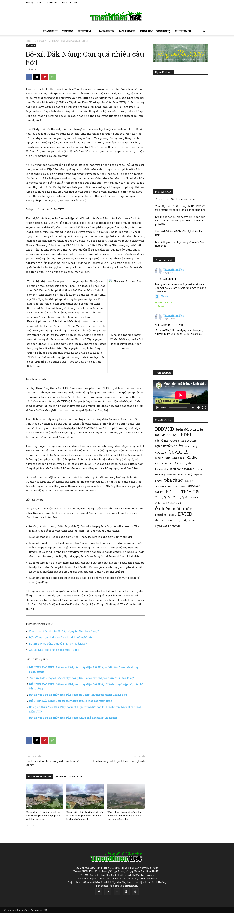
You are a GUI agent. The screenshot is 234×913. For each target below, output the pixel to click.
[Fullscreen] (204, 407)
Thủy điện (191, 491)
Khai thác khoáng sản (181, 463)
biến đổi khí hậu (189, 429)
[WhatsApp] (52, 77)
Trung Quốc (180, 497)
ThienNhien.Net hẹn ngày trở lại (175, 199)
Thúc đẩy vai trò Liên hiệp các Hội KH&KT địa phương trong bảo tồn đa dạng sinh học (180, 208)
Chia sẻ (160, 306)
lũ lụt (199, 469)
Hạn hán (159, 463)
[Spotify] (126, 891)
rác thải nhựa (176, 486)
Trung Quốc (163, 497)
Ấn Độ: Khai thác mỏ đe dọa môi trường (54, 649)
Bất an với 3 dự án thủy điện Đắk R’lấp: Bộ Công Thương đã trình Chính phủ (78, 694)
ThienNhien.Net (173, 269)
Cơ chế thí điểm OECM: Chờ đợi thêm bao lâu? (179, 233)
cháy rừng (191, 446)
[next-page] (33, 826)
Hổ (166, 463)
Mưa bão (171, 474)
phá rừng (173, 480)
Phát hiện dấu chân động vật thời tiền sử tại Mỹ (52, 762)
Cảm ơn (40, 2)
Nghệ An (198, 474)
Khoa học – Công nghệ (155, 31)
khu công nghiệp (182, 469)
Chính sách (183, 31)
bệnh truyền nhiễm (169, 446)
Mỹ (190, 474)
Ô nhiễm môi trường (175, 508)
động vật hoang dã (168, 526)
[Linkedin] (107, 891)
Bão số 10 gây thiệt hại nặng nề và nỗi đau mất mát (179, 243)
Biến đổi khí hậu (166, 435)
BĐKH (187, 434)
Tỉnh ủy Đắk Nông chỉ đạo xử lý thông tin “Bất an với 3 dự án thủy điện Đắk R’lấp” (81, 678)
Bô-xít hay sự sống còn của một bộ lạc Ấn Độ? (58, 643)
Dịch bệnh (178, 457)
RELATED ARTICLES (39, 776)
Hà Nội (191, 457)
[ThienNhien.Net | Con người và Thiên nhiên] (117, 16)
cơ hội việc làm (162, 457)
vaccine (194, 497)
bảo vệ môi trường (167, 440)
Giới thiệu (30, 2)
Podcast (73, 2)
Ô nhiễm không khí (172, 503)
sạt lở (158, 492)
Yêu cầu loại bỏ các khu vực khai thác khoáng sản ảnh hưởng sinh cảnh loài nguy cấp (43, 815)
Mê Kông (160, 474)
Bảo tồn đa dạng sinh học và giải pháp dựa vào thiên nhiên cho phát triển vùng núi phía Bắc (180, 220)
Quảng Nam (160, 486)
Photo (164, 296)
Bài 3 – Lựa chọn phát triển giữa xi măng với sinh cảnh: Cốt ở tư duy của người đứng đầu (125, 815)
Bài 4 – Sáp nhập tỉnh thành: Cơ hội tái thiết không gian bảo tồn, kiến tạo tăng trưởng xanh (84, 815)
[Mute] (198, 407)
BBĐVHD (164, 429)
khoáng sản (161, 469)
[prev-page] (28, 826)
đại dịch (189, 520)
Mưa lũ (182, 474)
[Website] (135, 891)
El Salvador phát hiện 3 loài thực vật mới (118, 761)
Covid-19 (179, 451)
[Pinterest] (44, 77)
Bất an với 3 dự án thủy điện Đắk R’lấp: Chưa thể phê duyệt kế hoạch (73, 717)
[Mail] (117, 891)
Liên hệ (63, 2)
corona (160, 452)
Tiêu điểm (84, 31)
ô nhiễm (160, 514)
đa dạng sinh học (168, 520)
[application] (180, 395)
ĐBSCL (172, 514)
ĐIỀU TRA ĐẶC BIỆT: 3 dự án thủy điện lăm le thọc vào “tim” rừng (70, 700)
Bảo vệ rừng (189, 440)
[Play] (157, 407)
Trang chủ (50, 31)
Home (28, 40)
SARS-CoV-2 (193, 486)
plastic (189, 480)
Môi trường (127, 31)
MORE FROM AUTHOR (69, 776)
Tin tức (67, 31)
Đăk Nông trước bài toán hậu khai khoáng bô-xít (60, 637)
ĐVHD (185, 514)
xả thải (158, 503)
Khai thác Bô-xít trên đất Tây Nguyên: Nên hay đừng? (64, 631)
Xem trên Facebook (163, 302)
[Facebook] (29, 77)
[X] (36, 77)
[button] (204, 31)
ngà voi (158, 481)
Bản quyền (52, 2)
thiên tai (172, 492)
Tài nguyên (106, 31)
